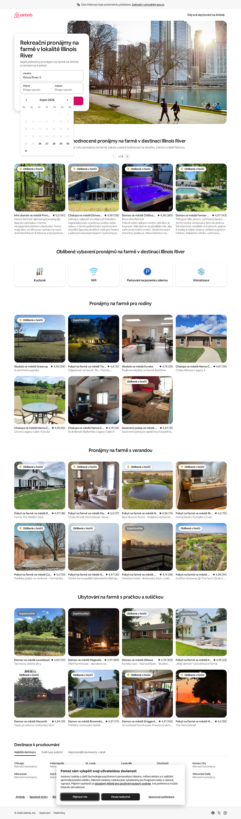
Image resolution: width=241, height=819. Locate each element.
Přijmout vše (80, 796)
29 (60, 143)
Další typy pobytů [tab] (52, 752)
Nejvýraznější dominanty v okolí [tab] (86, 752)
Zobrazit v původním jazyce (148, 4)
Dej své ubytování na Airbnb (206, 15)
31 (26, 151)
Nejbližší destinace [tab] (25, 752)
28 (53, 143)
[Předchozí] (114, 156)
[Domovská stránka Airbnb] (23, 15)
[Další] (127, 156)
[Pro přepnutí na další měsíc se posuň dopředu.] (67, 100)
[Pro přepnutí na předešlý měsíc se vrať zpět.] (26, 100)
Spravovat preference (161, 796)
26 (40, 143)
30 (67, 143)
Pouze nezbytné (120, 796)
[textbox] (36, 90)
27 (46, 143)
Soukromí (44, 813)
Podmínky (59, 813)
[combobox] (51, 77)
